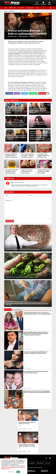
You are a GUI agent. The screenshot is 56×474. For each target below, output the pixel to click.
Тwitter (25, 93)
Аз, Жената (32, 463)
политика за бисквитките (8, 467)
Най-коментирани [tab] (17, 309)
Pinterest (43, 93)
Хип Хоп (47, 463)
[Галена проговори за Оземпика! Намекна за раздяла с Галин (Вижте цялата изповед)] (13, 360)
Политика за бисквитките (44, 471)
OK (18, 472)
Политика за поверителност (31, 471)
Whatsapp (34, 93)
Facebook (10, 93)
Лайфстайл (11, 11)
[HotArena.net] (11, 458)
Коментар (8, 200)
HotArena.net (13, 36)
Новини (6, 11)
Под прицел (40, 463)
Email (30, 195)
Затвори (11, 472)
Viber (17, 93)
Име (7, 195)
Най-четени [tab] (8, 309)
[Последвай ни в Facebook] (46, 458)
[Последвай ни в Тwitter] (49, 458)
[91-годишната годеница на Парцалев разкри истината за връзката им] (13, 379)
